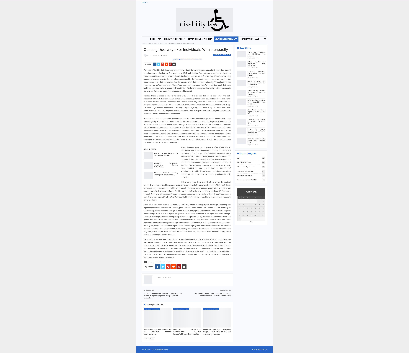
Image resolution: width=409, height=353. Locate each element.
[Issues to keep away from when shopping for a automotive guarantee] (241, 83)
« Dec (250, 222)
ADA (159, 39)
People (169, 262)
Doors (157, 262)
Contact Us (145, 2)
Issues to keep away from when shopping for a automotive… (256, 83)
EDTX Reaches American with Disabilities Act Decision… (256, 102)
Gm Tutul (264, 349)
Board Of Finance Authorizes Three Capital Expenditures (256, 131)
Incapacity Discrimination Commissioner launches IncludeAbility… (166, 165)
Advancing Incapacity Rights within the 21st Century (256, 73)
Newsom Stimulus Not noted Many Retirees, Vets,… (256, 140)
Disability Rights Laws (250, 39)
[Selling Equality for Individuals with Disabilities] (241, 64)
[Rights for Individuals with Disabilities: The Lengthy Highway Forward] (241, 54)
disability (151, 262)
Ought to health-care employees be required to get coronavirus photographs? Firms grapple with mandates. (163, 295)
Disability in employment (174, 39)
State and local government (200, 39)
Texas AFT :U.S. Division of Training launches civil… (256, 121)
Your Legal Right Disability (226, 39)
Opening (163, 262)
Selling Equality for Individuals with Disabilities (256, 63)
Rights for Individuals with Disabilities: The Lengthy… (256, 54)
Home (152, 39)
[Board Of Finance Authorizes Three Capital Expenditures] (241, 131)
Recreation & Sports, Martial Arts (247, 180)
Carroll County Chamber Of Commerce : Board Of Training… (256, 92)
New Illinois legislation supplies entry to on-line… (256, 111)
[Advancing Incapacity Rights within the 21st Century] (241, 74)
